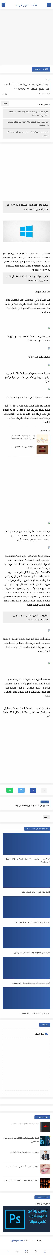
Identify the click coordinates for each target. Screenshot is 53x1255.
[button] (33, 790)
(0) (4, 93)
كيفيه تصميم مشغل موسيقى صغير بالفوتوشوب (31, 983)
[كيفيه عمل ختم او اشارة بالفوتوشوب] (26, 877)
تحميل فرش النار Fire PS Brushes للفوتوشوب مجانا (21, 1180)
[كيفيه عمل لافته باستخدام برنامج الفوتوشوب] (26, 907)
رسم (47, 79)
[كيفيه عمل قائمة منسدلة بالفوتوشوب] (26, 998)
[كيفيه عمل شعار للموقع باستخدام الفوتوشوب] (26, 937)
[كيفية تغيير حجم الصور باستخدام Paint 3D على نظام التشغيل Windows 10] (26, 844)
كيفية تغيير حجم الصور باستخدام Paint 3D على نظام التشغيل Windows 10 (28, 113)
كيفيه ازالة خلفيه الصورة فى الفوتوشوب (24, 1152)
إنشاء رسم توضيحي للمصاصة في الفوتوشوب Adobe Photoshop (23, 437)
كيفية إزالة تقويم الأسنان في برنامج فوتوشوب (23, 1166)
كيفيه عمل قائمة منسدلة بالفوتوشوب (35, 1013)
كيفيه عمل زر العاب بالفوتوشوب (23, 446)
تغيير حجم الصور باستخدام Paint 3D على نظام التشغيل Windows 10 (27, 123)
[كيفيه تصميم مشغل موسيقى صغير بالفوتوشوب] (26, 968)
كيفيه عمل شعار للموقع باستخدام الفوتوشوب (32, 952)
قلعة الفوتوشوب (26, 5)
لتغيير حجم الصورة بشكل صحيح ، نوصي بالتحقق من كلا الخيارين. (27, 134)
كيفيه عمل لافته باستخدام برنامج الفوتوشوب (32, 922)
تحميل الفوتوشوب (42, 1203)
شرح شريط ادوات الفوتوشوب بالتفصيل (25, 1123)
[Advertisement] (26, 37)
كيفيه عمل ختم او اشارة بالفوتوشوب (35, 892)
